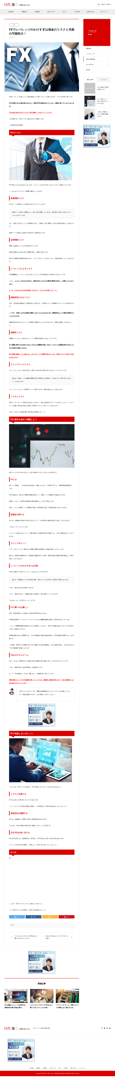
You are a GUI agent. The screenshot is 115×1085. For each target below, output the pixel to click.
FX (14, 25)
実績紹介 (37, 12)
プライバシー (104, 12)
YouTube (77, 12)
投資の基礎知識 (90, 59)
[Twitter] (104, 1028)
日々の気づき (90, 64)
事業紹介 (24, 12)
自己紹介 (11, 12)
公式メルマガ (51, 12)
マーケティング (90, 54)
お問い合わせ (90, 12)
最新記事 (88, 48)
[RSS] (110, 1028)
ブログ (64, 12)
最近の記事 (90, 79)
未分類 (88, 70)
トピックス (103, 79)
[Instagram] (107, 1028)
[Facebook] (101, 1028)
